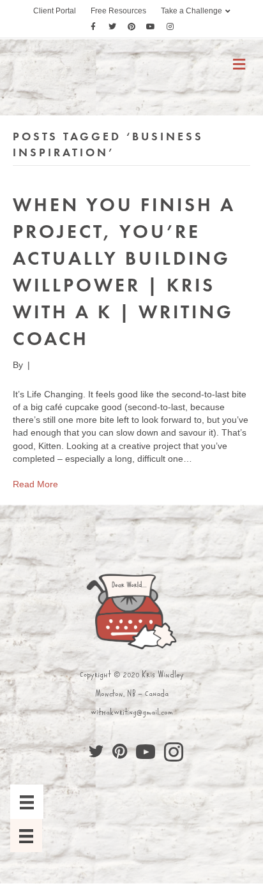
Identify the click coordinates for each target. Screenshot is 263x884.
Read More (35, 484)
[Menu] (26, 802)
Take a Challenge (191, 10)
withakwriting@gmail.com (132, 712)
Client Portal (54, 10)
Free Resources (118, 10)
